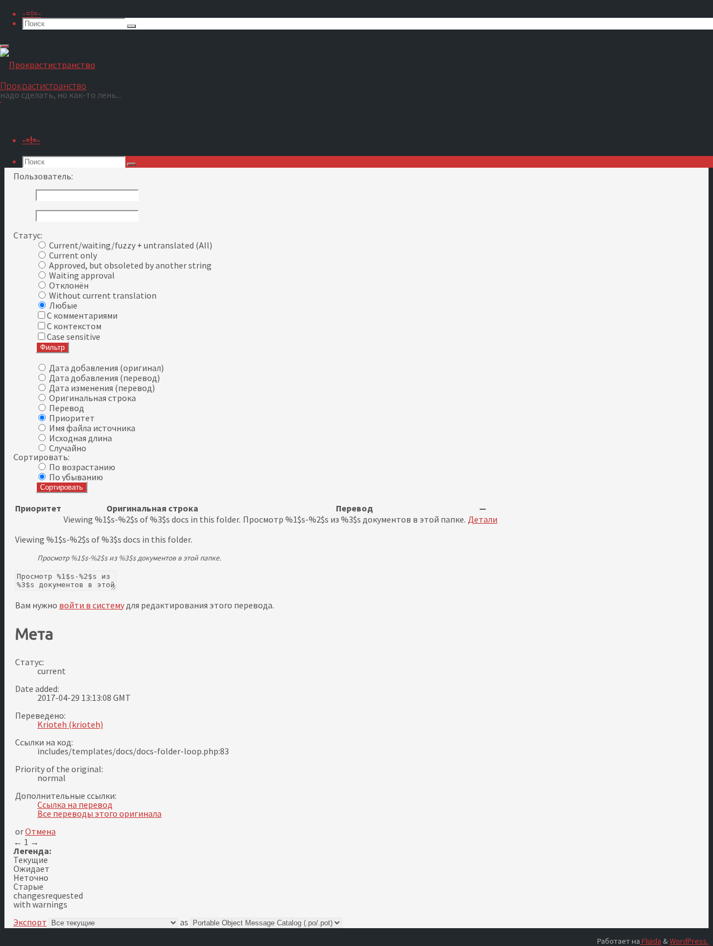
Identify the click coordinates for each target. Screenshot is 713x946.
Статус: (27, 235)
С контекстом (74, 325)
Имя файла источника (92, 427)
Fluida (650, 941)
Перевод (66, 407)
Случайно (67, 448)
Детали (482, 519)
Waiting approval (82, 275)
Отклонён (69, 285)
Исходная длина (80, 437)
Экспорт (30, 922)
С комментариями (82, 315)
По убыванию (76, 476)
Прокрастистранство (43, 86)
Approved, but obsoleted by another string (130, 265)
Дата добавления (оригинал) (106, 367)
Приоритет (72, 417)
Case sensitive (73, 336)
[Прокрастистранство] (47, 64)
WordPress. (689, 941)
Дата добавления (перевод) (104, 377)
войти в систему (91, 605)
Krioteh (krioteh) (70, 724)
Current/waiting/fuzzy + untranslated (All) (130, 245)
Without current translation (103, 295)
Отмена (40, 831)
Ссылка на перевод (75, 804)
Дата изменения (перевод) (102, 387)
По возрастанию (82, 466)
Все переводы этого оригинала (99, 813)
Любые (63, 305)
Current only (73, 255)
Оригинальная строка (92, 397)
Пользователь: (43, 176)
